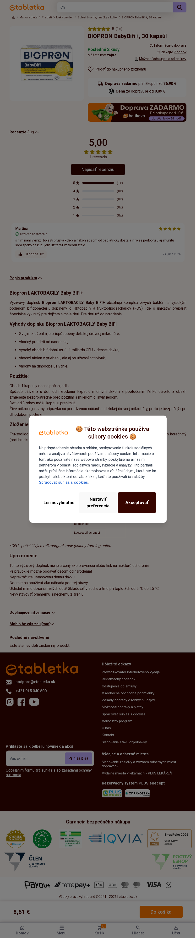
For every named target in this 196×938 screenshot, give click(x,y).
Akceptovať (134, 502)
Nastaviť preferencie (96, 502)
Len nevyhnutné (58, 502)
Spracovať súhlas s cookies (62, 482)
